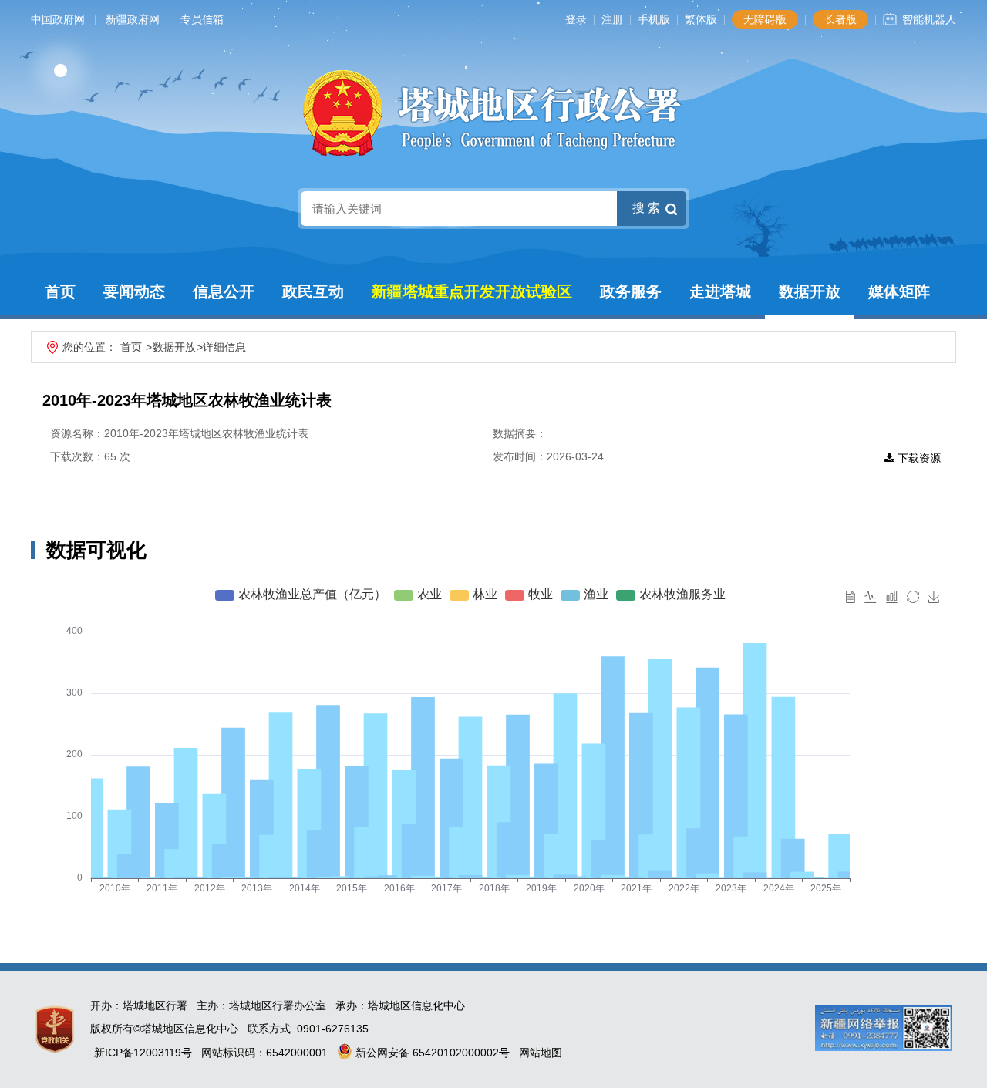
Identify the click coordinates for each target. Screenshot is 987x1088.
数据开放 (809, 291)
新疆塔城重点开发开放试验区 (472, 291)
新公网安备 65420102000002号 (431, 1052)
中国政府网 (58, 19)
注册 (612, 19)
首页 (60, 291)
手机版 (654, 19)
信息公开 (223, 291)
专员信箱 (202, 19)
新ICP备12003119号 (143, 1052)
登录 (576, 19)
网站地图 (540, 1052)
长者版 (840, 19)
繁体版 (701, 19)
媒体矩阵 (899, 291)
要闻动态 (134, 291)
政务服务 (631, 291)
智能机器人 (929, 19)
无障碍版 (765, 19)
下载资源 (917, 458)
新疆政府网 (133, 19)
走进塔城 (720, 291)
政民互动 (313, 291)
